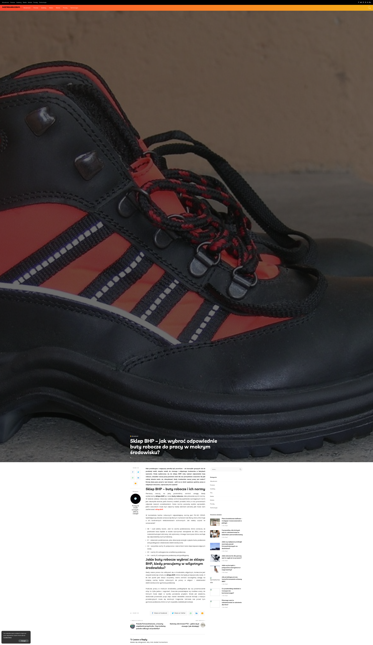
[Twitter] (361, 2)
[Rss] (370, 2)
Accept (23, 641)
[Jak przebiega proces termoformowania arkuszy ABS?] (215, 580)
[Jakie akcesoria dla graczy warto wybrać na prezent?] (215, 558)
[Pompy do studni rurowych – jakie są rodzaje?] (135, 499)
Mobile (212, 500)
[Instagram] (365, 2)
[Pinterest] (363, 2)
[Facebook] (359, 2)
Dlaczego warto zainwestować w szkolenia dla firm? (232, 602)
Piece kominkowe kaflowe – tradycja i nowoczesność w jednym (232, 521)
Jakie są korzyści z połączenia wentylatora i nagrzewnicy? (231, 567)
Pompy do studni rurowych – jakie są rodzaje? (135, 510)
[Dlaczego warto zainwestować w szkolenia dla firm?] (215, 604)
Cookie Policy (7, 637)
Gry (211, 493)
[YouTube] (368, 2)
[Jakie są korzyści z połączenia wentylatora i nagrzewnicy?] (215, 569)
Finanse (212, 485)
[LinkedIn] (138, 478)
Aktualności (135, 436)
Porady (212, 504)
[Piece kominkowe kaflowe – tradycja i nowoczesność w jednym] (215, 522)
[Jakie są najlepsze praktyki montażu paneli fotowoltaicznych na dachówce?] (215, 546)
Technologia (213, 508)
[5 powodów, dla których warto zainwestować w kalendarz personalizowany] (215, 533)
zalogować (142, 642)
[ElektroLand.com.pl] (11, 8)
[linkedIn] (196, 613)
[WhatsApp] (132, 478)
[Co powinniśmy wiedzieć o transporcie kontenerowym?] (215, 592)
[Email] (135, 483)
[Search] (369, 8)
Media (212, 496)
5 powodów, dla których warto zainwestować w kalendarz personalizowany (232, 532)
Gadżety (212, 489)
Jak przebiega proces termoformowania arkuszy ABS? (232, 579)
